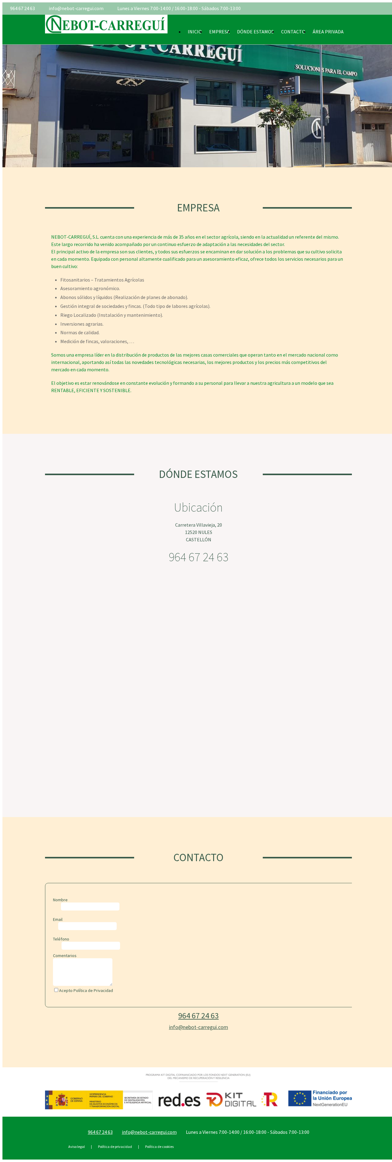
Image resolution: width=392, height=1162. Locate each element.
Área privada (328, 31)
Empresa (219, 31)
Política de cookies (159, 1146)
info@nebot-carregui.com (76, 8)
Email (57, 919)
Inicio (195, 31)
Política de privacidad (115, 1146)
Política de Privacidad (93, 990)
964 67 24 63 (22, 8)
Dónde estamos (255, 31)
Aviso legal (76, 1146)
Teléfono (61, 939)
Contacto (293, 31)
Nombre (60, 900)
